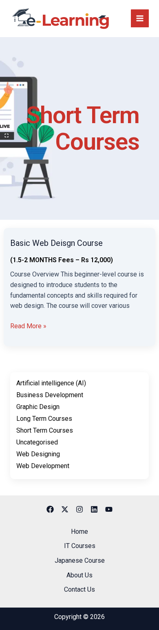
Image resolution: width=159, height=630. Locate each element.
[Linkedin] (94, 509)
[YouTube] (109, 509)
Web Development (42, 466)
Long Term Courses (44, 418)
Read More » (28, 325)
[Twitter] (64, 509)
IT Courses (79, 546)
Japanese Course (80, 560)
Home (79, 531)
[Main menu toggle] (139, 18)
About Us (79, 575)
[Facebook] (50, 509)
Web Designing (38, 454)
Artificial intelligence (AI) (51, 383)
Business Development (49, 395)
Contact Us (79, 589)
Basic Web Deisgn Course (56, 243)
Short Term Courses (44, 430)
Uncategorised (37, 442)
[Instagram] (79, 509)
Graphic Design (38, 407)
